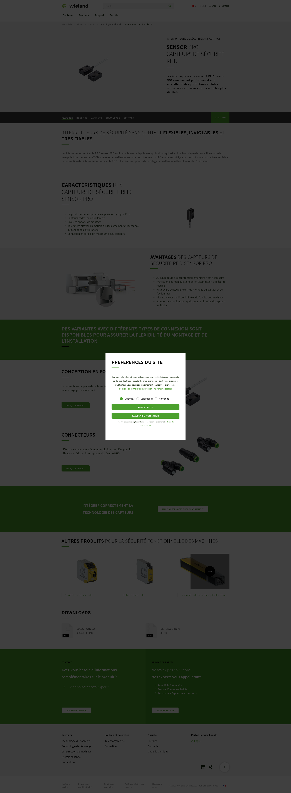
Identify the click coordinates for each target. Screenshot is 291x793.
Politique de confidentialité (131, 388)
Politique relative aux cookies (158, 388)
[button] (145, 407)
